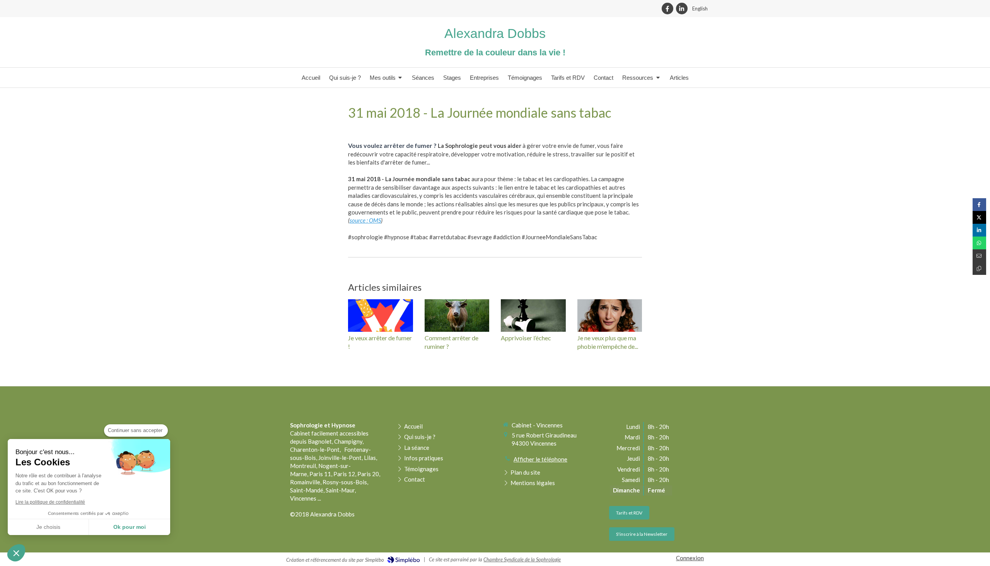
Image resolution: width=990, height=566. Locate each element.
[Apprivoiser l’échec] (533, 315)
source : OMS (365, 220)
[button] (16, 553)
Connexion (690, 557)
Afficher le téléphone (540, 459)
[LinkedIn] (682, 8)
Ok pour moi (129, 527)
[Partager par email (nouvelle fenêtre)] (979, 255)
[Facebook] (667, 8)
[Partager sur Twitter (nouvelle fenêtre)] (979, 217)
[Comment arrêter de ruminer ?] (457, 315)
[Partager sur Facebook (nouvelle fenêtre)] (979, 204)
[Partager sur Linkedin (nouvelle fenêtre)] (979, 230)
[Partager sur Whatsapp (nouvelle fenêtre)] (979, 243)
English (700, 8)
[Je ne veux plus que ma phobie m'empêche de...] (609, 315)
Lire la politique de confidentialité (50, 502)
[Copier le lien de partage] (979, 268)
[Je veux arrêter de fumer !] (380, 315)
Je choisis (48, 527)
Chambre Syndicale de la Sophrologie (522, 559)
